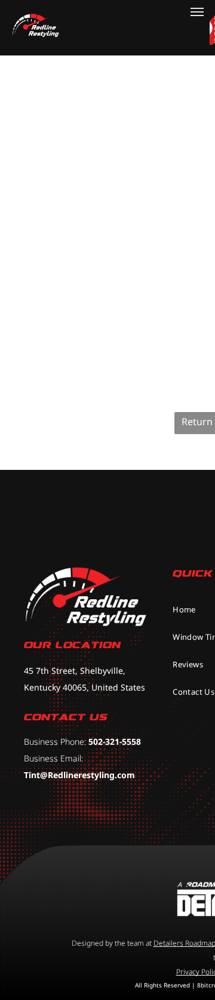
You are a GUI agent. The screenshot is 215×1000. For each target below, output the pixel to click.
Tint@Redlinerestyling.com (79, 775)
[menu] (197, 12)
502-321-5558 (114, 741)
